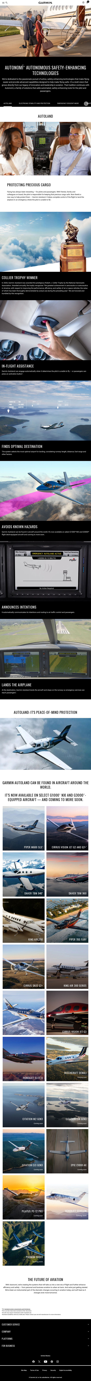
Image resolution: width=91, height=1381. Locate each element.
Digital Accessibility (65, 1370)
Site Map (24, 1370)
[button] (45, 31)
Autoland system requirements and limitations (17, 1309)
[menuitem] (6, 3)
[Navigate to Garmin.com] (45, 3)
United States (45, 1356)
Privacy (44, 1370)
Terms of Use (34, 1370)
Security (53, 1370)
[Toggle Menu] (1, 2)
